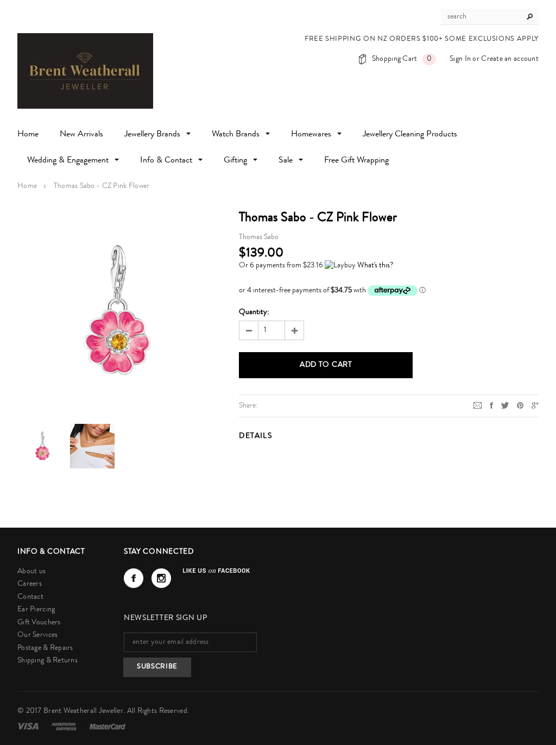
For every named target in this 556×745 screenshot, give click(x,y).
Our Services (37, 635)
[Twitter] (505, 405)
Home (27, 186)
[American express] (64, 726)
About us (31, 571)
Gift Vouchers (39, 623)
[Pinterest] (520, 405)
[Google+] (535, 405)
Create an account (510, 59)
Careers (29, 584)
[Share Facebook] (491, 405)
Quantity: (254, 312)
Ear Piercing (36, 609)
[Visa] (28, 726)
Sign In (460, 59)
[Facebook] (133, 578)
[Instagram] (161, 578)
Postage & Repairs (45, 648)
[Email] (477, 405)
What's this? (375, 266)
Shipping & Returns (47, 661)
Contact (30, 597)
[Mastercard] (107, 726)
